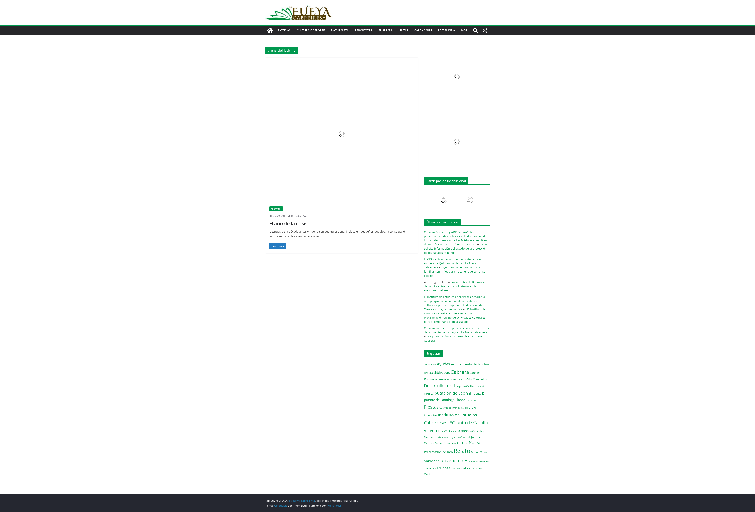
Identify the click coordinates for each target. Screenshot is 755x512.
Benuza (428, 373)
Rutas (404, 30)
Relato (462, 451)
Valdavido (466, 468)
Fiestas (431, 407)
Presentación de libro (438, 452)
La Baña (463, 430)
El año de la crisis (288, 223)
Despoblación (463, 386)
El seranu (385, 30)
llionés (437, 437)
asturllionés (430, 364)
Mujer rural (473, 437)
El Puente (475, 393)
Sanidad (430, 461)
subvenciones (453, 460)
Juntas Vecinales (447, 431)
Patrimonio (440, 443)
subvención (430, 468)
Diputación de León (449, 393)
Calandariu (423, 30)
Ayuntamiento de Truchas (470, 364)
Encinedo (471, 400)
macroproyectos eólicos (454, 437)
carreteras (443, 379)
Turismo (455, 468)
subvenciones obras (479, 461)
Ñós (464, 30)
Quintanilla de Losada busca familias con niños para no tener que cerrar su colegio (455, 272)
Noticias (284, 30)
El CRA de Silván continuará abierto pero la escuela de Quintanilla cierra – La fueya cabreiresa (452, 263)
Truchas (444, 467)
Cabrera (460, 372)
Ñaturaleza (340, 30)
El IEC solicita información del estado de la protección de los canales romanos (456, 249)
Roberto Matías (479, 452)
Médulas (429, 443)
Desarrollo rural (439, 385)
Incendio (470, 407)
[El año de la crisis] (341, 134)
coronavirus (458, 379)
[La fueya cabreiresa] (270, 30)
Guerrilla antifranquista (451, 407)
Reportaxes (363, 30)
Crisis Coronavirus (476, 379)
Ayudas (443, 364)
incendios (430, 415)
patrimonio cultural (457, 443)
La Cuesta (474, 431)
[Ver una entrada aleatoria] (485, 30)
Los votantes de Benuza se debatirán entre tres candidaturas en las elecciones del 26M (455, 286)
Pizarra (474, 442)
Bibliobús (442, 372)
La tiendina (446, 30)
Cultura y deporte (311, 30)
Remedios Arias (299, 216)
